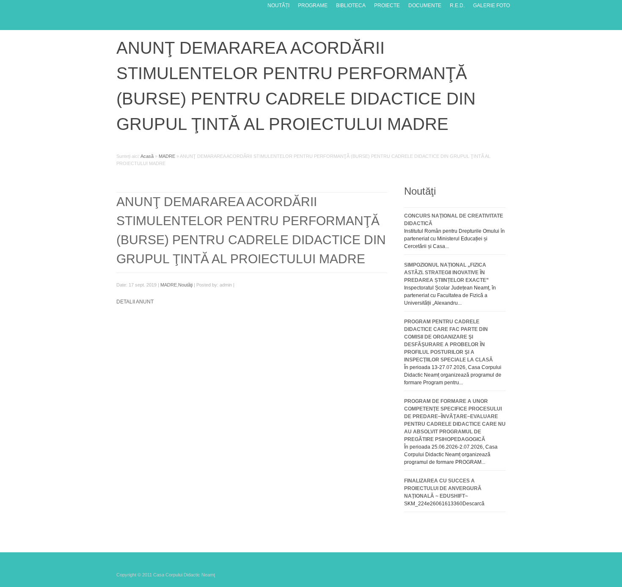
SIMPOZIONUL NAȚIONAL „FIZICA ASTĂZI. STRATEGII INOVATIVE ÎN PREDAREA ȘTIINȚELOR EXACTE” (446, 272)
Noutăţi (185, 284)
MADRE (167, 156)
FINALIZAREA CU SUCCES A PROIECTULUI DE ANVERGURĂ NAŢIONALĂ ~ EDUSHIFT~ (443, 488)
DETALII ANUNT (135, 302)
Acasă (147, 156)
